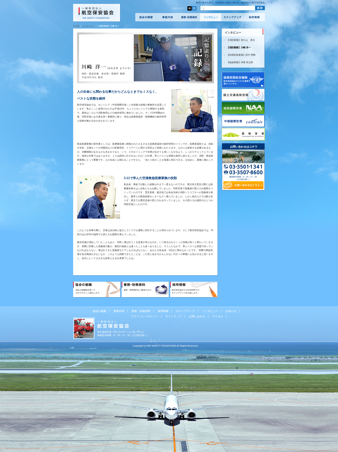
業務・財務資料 (189, 17)
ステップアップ (232, 17)
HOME (76, 26)
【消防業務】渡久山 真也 (241, 40)
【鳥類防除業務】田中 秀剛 (241, 55)
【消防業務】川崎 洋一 (239, 47)
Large (194, 8)
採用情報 (254, 17)
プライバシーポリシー (144, 316)
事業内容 (167, 17)
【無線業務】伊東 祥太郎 (240, 62)
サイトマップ (173, 316)
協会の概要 (146, 17)
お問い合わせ (197, 316)
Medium (189, 8)
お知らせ (230, 311)
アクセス (217, 316)
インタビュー (210, 17)
